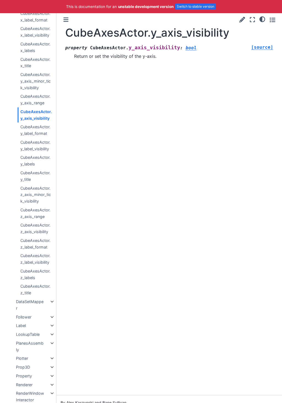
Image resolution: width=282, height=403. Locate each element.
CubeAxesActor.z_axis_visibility (35, 228)
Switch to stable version (195, 6)
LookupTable (28, 334)
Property (24, 376)
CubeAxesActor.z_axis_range (35, 213)
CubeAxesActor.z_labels (35, 274)
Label (21, 325)
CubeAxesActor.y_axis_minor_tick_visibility (35, 81)
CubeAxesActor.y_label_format (35, 130)
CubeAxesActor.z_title (35, 289)
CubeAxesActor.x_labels (35, 47)
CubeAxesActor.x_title (35, 62)
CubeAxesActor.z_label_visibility (35, 259)
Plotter (22, 358)
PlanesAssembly (30, 346)
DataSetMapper (30, 305)
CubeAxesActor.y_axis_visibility (36, 115)
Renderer (24, 384)
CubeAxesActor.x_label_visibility (35, 31)
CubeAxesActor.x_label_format (35, 16)
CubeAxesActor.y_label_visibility (35, 145)
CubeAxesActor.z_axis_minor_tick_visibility (35, 195)
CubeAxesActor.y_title (35, 176)
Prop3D (23, 367)
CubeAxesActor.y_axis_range (35, 99)
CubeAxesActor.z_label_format (35, 243)
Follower (23, 317)
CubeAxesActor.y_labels (35, 160)
